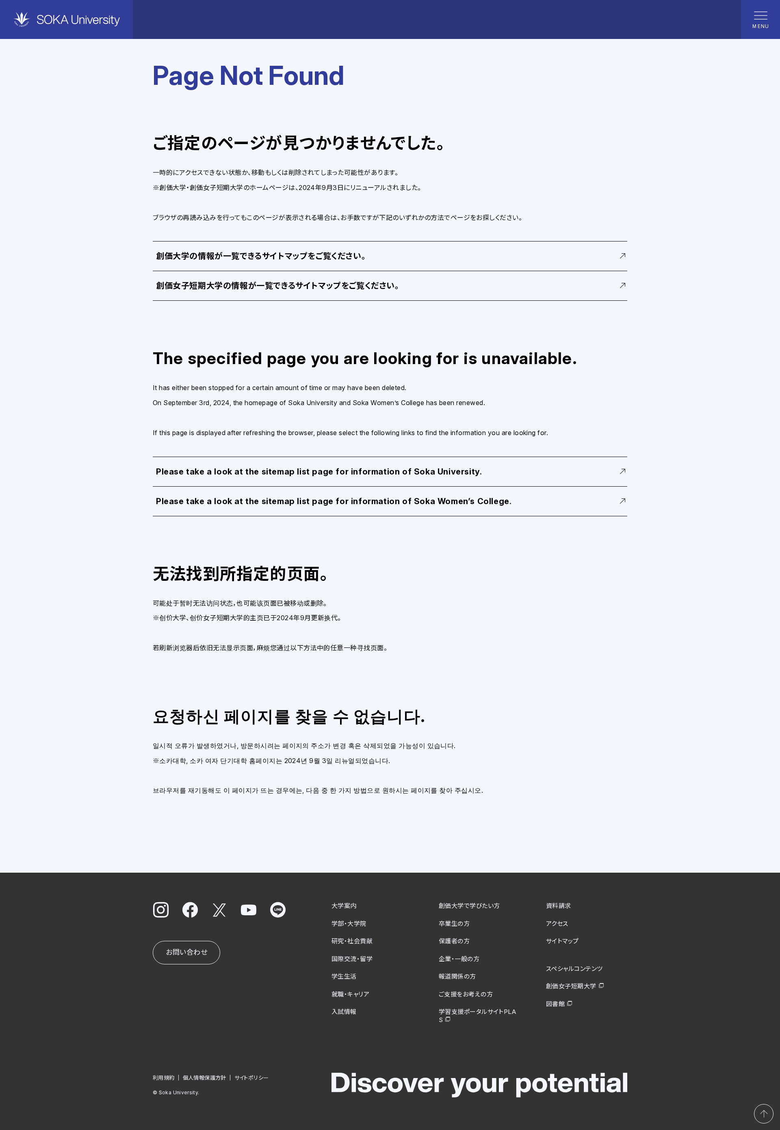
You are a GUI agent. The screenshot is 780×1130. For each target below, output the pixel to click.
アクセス (557, 923)
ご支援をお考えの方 (466, 994)
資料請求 (558, 906)
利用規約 (164, 1077)
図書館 (555, 1004)
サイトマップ (562, 941)
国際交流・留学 (352, 959)
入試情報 (344, 1012)
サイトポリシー (251, 1077)
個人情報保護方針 (204, 1077)
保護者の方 (454, 941)
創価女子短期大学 (571, 986)
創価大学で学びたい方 (469, 906)
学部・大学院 (349, 923)
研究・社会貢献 (352, 941)
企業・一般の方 (459, 959)
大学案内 (344, 906)
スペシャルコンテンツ (574, 969)
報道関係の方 (457, 976)
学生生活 (344, 976)
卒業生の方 (454, 923)
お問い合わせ (186, 952)
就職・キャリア (350, 994)
